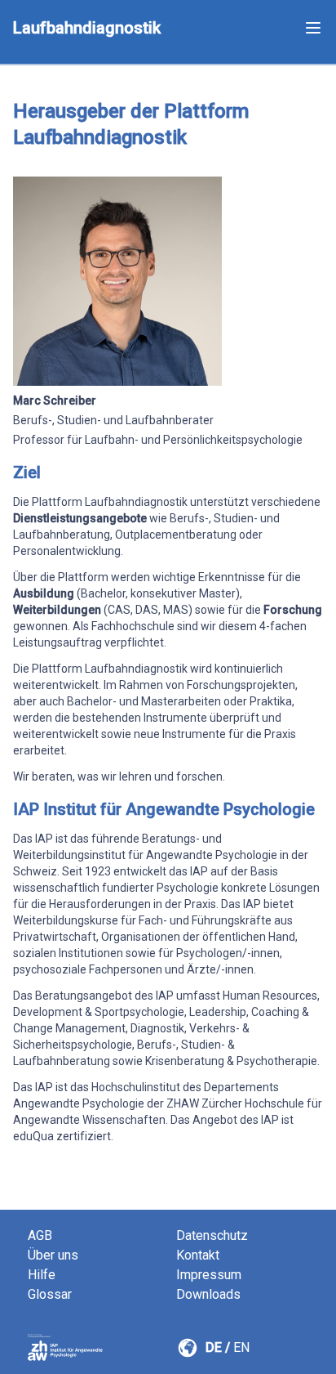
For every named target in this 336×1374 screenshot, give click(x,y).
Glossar (50, 1294)
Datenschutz (212, 1235)
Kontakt (197, 1255)
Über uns (53, 1255)
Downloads (208, 1294)
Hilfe (41, 1274)
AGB (40, 1235)
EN (241, 1347)
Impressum (208, 1274)
